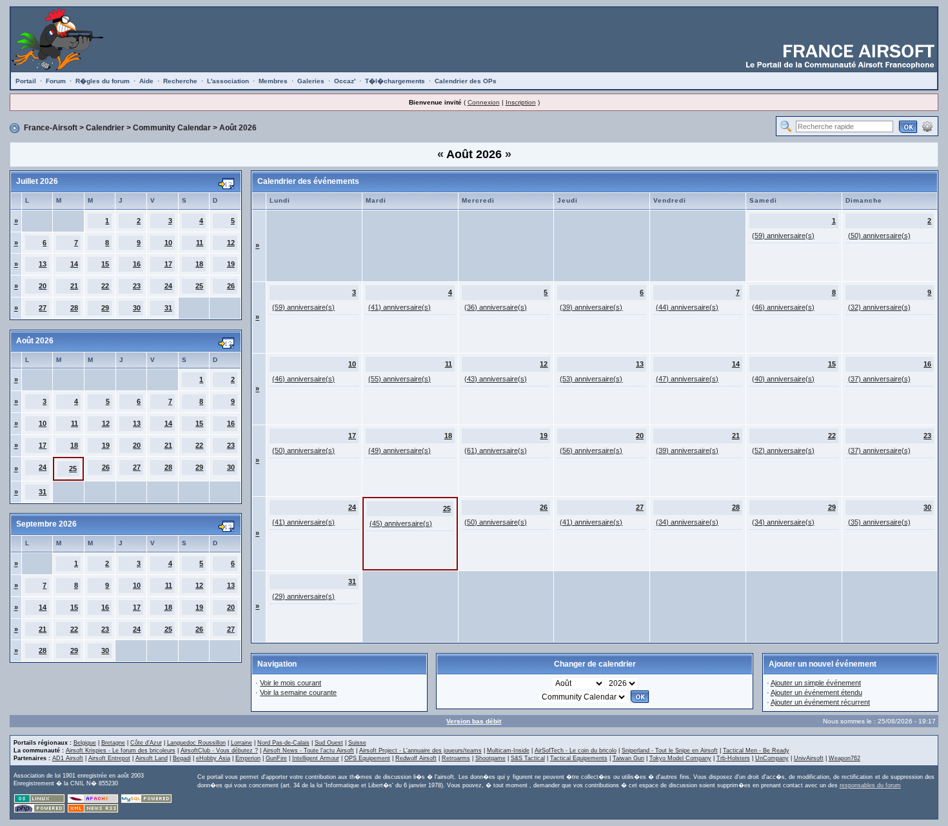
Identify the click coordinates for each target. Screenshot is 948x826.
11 (199, 243)
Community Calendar (172, 127)
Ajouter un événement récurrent (820, 702)
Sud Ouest (329, 743)
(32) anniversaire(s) (879, 307)
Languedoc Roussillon (196, 743)
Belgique (85, 743)
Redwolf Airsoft (416, 758)
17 (168, 264)
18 (199, 264)
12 (231, 243)
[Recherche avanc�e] (927, 126)
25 (199, 286)
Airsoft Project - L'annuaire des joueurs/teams (420, 750)
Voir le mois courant (290, 683)
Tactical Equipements (578, 758)
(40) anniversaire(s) (783, 379)
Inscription (521, 102)
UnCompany (772, 758)
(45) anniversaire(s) (401, 523)
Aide (146, 81)
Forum (56, 81)
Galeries (310, 81)
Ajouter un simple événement (816, 683)
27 (42, 308)
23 (137, 286)
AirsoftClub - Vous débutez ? (219, 750)
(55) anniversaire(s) (399, 379)
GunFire (276, 758)
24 (168, 286)
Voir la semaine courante (298, 692)
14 (74, 264)
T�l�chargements (395, 81)
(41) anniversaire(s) (399, 307)
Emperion (248, 758)
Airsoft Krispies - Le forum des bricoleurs (120, 750)
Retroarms (456, 758)
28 (74, 308)
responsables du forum (870, 785)
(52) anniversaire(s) (783, 450)
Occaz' (344, 81)
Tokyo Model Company (680, 758)
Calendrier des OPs (466, 81)
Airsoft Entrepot (109, 758)
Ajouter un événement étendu (816, 692)
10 (168, 243)
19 (231, 264)
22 (105, 286)
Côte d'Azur (146, 743)
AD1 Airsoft (67, 758)
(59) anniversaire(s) (783, 235)
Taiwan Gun (628, 758)
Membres (273, 81)
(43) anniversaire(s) (495, 379)
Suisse (357, 743)
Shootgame (490, 758)
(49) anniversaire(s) (399, 450)
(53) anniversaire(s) (591, 379)
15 (105, 264)
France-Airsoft (50, 127)
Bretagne (113, 743)
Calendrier (105, 127)
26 (231, 286)
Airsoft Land (151, 758)
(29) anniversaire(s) (303, 596)
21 (74, 286)
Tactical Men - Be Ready (756, 750)
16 (137, 264)
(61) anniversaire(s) (495, 450)
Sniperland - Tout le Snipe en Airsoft (670, 750)
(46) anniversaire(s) (783, 307)
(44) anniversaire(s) (687, 307)
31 (168, 308)
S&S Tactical (528, 758)
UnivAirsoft (809, 758)
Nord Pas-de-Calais (283, 743)
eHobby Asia (213, 758)
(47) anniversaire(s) (687, 379)
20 (42, 286)
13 (42, 264)
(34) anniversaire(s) (687, 522)
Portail (25, 81)
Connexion (484, 102)
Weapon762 (844, 758)
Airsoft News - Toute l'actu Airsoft (308, 750)
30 (137, 308)
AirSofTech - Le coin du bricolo (576, 750)
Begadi (182, 758)
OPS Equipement (367, 758)
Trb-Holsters (733, 758)
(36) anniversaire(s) (495, 307)
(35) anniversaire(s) (879, 522)
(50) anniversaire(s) (879, 235)
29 (105, 308)
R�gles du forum (102, 81)
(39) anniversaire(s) (591, 307)
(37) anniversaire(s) (879, 379)
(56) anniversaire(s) (591, 450)
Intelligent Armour (315, 758)
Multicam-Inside (508, 750)
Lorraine (241, 743)
